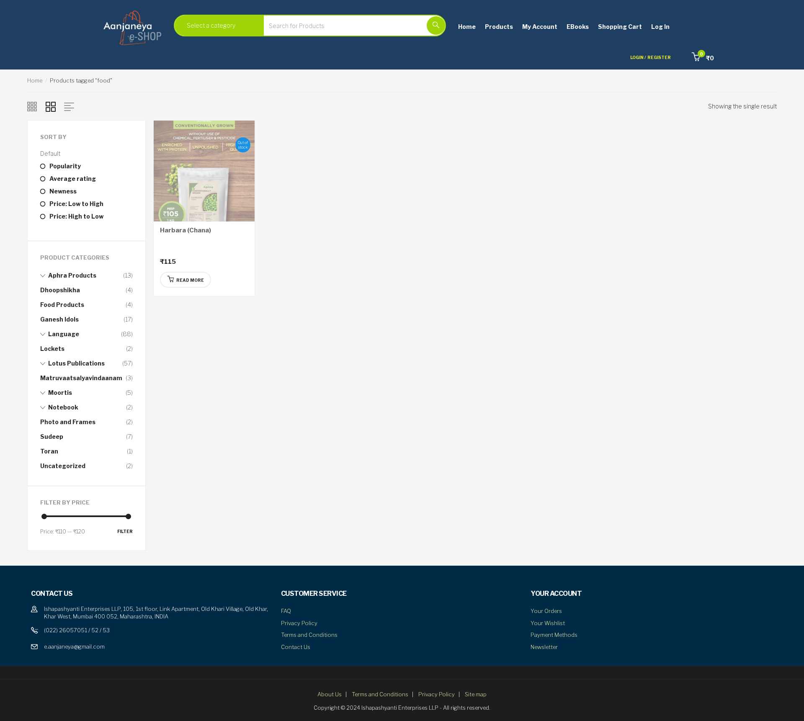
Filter (125, 531)
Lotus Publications (76, 363)
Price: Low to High (76, 203)
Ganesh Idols (59, 319)
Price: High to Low (76, 216)
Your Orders (546, 611)
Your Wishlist (548, 623)
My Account (539, 26)
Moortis (60, 392)
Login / (638, 57)
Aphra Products (72, 275)
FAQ (286, 611)
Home (467, 26)
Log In (660, 26)
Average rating (72, 178)
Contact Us (295, 647)
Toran (49, 451)
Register (659, 57)
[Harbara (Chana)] (204, 170)
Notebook (63, 407)
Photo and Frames (67, 421)
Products (499, 26)
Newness (63, 191)
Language (63, 333)
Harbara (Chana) (185, 230)
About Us (329, 694)
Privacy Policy (299, 623)
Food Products (62, 304)
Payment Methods (554, 634)
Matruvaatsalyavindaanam (81, 377)
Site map (476, 694)
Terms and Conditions (309, 634)
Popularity (65, 166)
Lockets (52, 348)
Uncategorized (62, 465)
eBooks (578, 26)
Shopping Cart (620, 26)
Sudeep (51, 436)
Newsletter (544, 647)
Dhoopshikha (60, 290)
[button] (703, 58)
